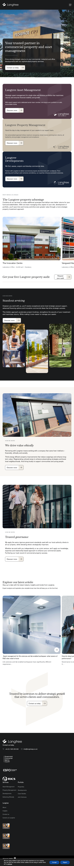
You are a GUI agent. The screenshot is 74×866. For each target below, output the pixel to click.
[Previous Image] (5, 238)
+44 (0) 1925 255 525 (11, 749)
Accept (54, 862)
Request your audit (60, 277)
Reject (65, 862)
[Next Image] (68, 238)
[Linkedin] (15, 858)
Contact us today (13, 67)
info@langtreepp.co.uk (30, 749)
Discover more (12, 110)
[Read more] (13, 5)
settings (9, 864)
